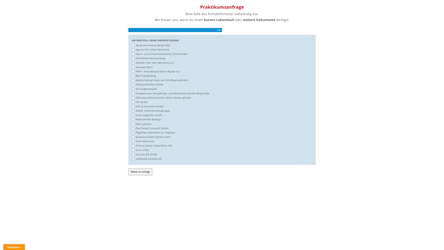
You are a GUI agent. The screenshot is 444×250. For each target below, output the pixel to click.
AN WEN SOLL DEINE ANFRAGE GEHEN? (155, 40)
